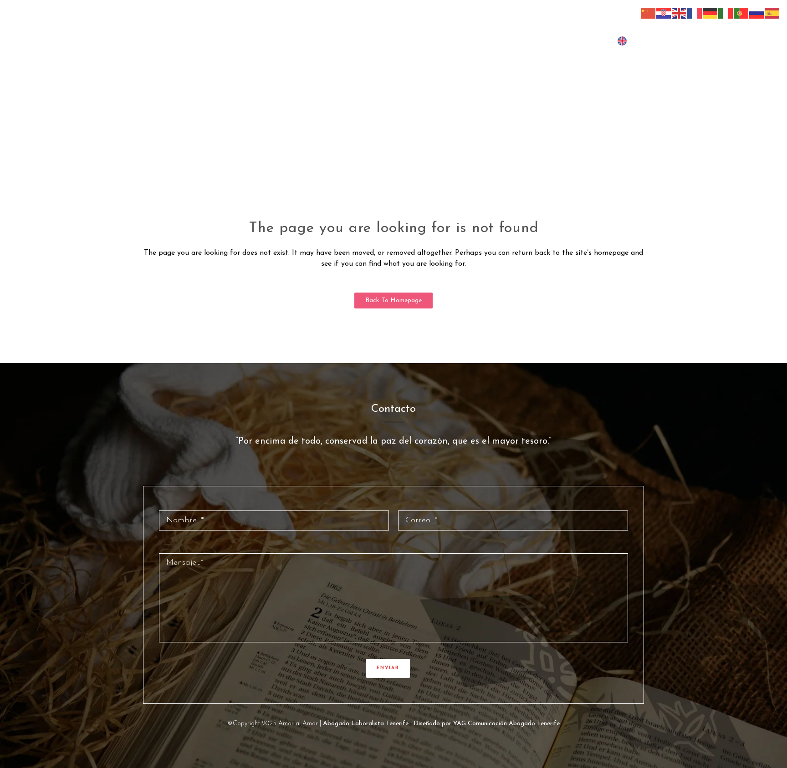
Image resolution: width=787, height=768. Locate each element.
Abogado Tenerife (534, 723)
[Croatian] (664, 12)
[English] (679, 12)
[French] (695, 12)
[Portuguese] (741, 12)
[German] (710, 12)
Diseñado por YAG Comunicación (460, 723)
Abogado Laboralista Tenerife (366, 723)
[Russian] (757, 12)
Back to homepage (393, 300)
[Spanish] (772, 12)
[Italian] (726, 12)
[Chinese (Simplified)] (648, 12)
